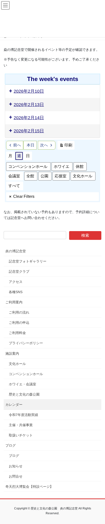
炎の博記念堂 (15, 251)
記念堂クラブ (19, 271)
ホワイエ (61, 166)
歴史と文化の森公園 (24, 394)
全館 (30, 176)
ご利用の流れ (19, 312)
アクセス (15, 282)
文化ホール (82, 176)
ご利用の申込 (19, 323)
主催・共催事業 (21, 425)
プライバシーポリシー (26, 343)
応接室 (60, 176)
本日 (30, 145)
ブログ (10, 445)
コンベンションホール (27, 166)
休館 (80, 166)
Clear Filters (23, 196)
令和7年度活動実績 (23, 415)
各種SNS (15, 292)
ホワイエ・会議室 (22, 384)
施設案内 (12, 353)
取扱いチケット (21, 435)
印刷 (65, 146)
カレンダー (13, 405)
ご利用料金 (17, 333)
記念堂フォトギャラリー (27, 261)
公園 (44, 176)
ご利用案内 (13, 302)
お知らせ (15, 466)
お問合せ (15, 476)
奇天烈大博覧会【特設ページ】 (29, 486)
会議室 (14, 176)
